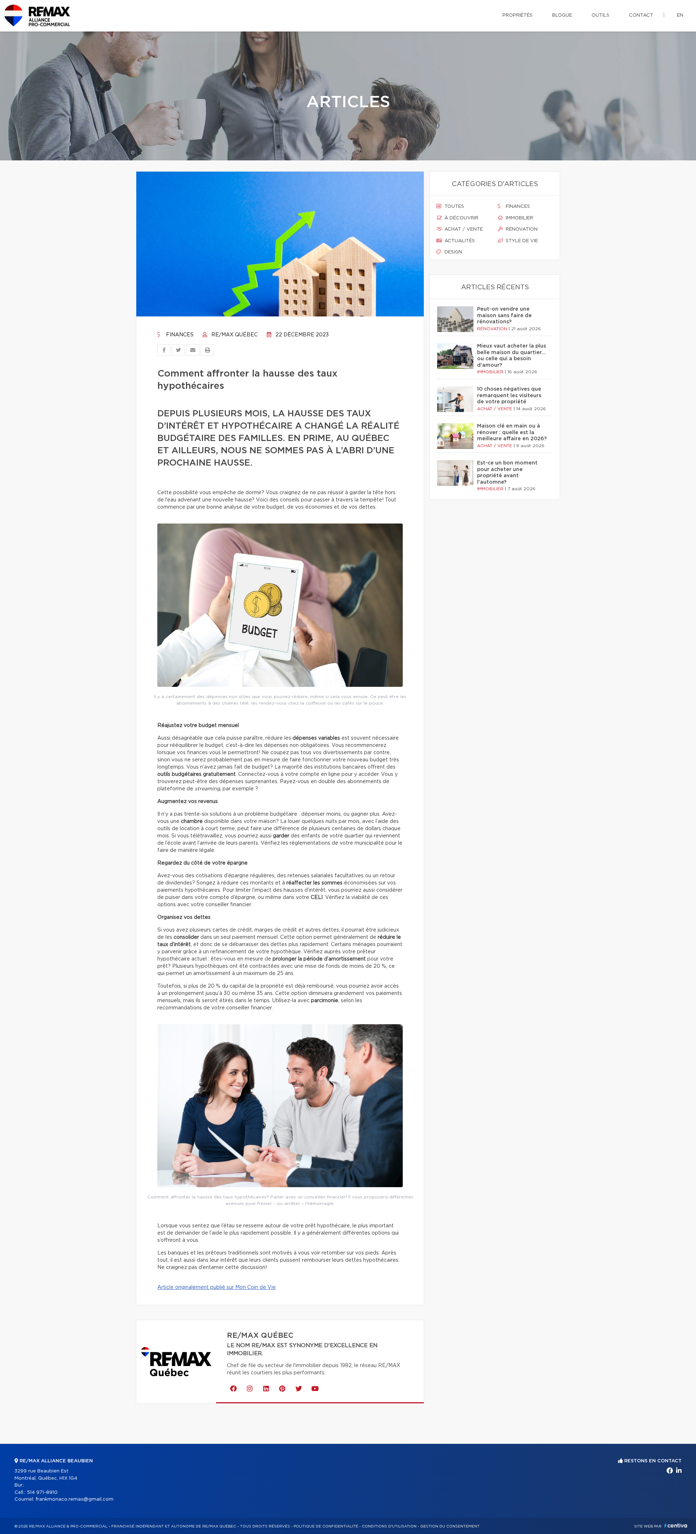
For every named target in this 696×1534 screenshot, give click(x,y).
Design (452, 252)
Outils (600, 15)
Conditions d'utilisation (389, 1526)
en (680, 15)
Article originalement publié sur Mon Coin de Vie (216, 1287)
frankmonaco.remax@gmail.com (74, 1499)
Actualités (459, 241)
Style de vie (521, 241)
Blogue (562, 15)
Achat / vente (463, 229)
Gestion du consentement (450, 1526)
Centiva (675, 1525)
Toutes (453, 206)
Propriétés (517, 15)
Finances (179, 334)
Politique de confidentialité (326, 1526)
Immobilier (518, 218)
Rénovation (521, 229)
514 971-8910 (42, 1492)
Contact (641, 15)
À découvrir (460, 218)
